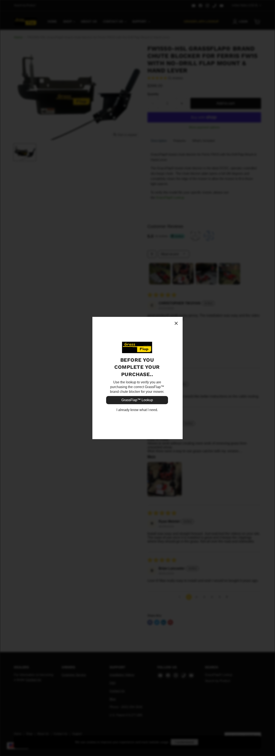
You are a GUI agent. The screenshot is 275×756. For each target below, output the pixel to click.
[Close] (176, 323)
